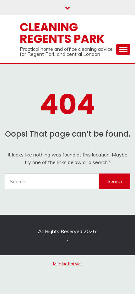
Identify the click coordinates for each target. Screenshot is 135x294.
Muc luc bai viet (67, 263)
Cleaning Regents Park (62, 33)
